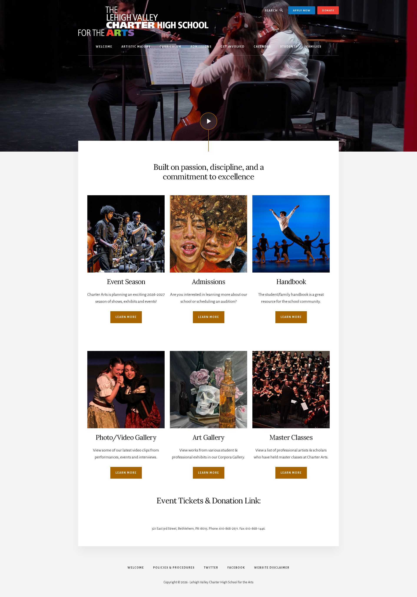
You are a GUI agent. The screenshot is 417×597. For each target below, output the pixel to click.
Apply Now (302, 10)
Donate (328, 10)
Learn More (126, 317)
